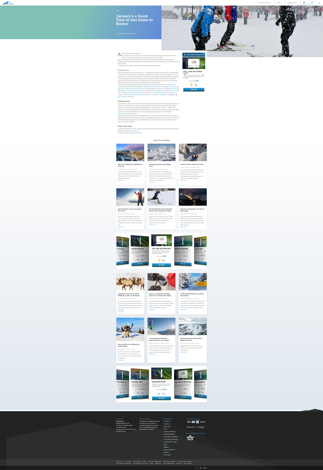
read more (121, 180)
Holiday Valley (132, 92)
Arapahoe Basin (147, 86)
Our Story (166, 424)
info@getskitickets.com (122, 423)
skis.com (134, 113)
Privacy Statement (169, 449)
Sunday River (160, 88)
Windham (141, 92)
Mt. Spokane (163, 94)
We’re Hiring (167, 455)
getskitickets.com (124, 113)
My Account (304, 2)
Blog (279, 2)
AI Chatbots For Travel (170, 442)
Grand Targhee (122, 96)
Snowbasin (131, 94)
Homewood (121, 86)
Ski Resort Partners (169, 434)
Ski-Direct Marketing (170, 431)
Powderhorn (157, 86)
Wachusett (133, 88)
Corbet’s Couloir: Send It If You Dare (191, 164)
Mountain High (131, 86)
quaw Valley (171, 84)
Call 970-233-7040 (312, 2)
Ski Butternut (143, 88)
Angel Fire (155, 90)
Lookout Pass (173, 86)
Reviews (166, 452)
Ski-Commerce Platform (171, 436)
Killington (141, 94)
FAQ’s (165, 429)
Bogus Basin (121, 88)
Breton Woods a (128, 90)
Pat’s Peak (138, 90)
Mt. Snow (149, 94)
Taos (162, 90)
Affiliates (166, 447)
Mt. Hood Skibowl (171, 92)
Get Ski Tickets (264, 2)
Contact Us (292, 2)
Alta (124, 94)
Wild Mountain (174, 88)
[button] (184, 75)
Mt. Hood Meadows (157, 92)
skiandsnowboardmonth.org (131, 130)
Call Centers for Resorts (171, 439)
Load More (161, 407)
